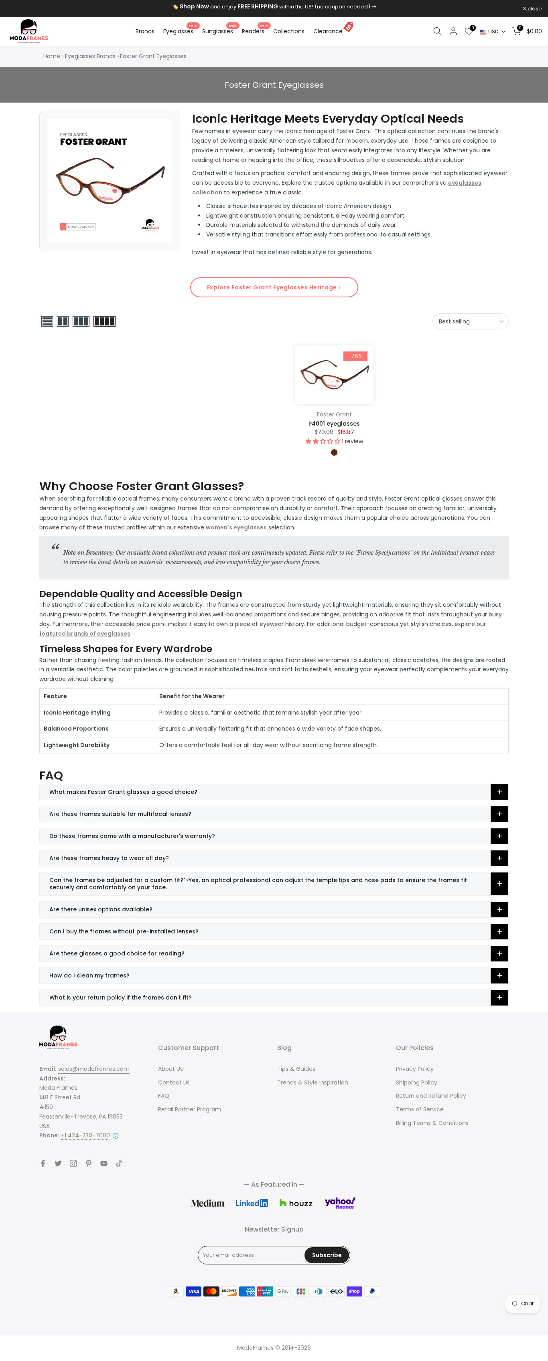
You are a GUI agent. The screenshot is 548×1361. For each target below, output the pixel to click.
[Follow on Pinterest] (88, 1163)
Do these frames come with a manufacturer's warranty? (132, 836)
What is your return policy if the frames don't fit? (120, 997)
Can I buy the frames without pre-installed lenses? (124, 931)
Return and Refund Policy (431, 1096)
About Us (170, 1069)
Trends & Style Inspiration (312, 1082)
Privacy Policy (415, 1069)
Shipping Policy (416, 1082)
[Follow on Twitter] (58, 1163)
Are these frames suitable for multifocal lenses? (120, 814)
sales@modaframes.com (94, 1069)
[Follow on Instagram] (73, 1163)
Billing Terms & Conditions (432, 1123)
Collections (288, 31)
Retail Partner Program (189, 1109)
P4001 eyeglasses (334, 424)
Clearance (328, 31)
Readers (255, 30)
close (17, 8)
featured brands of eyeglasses (84, 634)
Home (51, 56)
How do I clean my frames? (89, 975)
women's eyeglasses (236, 527)
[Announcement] (274, 7)
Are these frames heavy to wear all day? (109, 858)
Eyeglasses (180, 30)
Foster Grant (334, 414)
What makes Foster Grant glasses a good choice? (123, 792)
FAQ (163, 1096)
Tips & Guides (296, 1069)
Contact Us (174, 1082)
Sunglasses (219, 30)
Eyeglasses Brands (90, 56)
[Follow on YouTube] (104, 1163)
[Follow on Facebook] (43, 1163)
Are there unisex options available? (100, 909)
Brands (145, 31)
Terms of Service (420, 1109)
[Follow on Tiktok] (119, 1163)
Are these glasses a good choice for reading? (117, 953)
